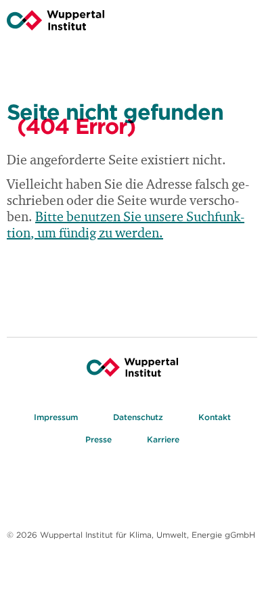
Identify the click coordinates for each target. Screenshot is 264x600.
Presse (98, 439)
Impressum (56, 417)
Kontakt (214, 417)
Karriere (163, 439)
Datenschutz (138, 417)
